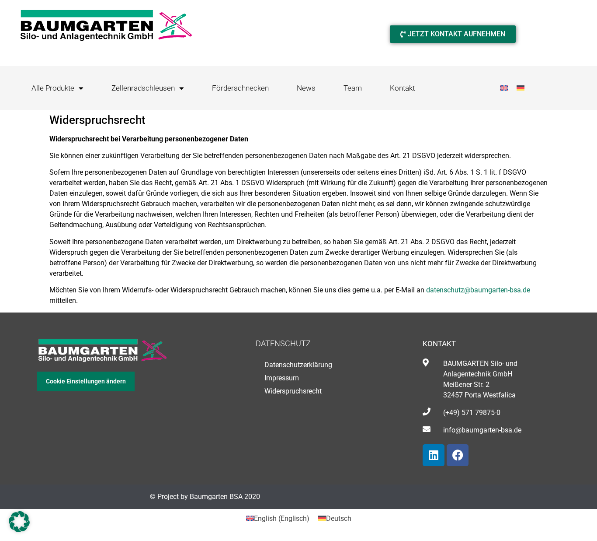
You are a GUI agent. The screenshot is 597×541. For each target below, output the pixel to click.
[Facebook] (458, 455)
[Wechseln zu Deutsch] (520, 88)
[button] (19, 521)
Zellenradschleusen (143, 88)
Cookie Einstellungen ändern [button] (86, 381)
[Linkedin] (433, 455)
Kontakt (402, 88)
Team (353, 88)
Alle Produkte (52, 88)
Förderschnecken (240, 88)
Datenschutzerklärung (298, 365)
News (306, 88)
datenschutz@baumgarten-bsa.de (478, 290)
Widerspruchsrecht (293, 391)
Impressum (281, 378)
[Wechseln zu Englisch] (504, 88)
